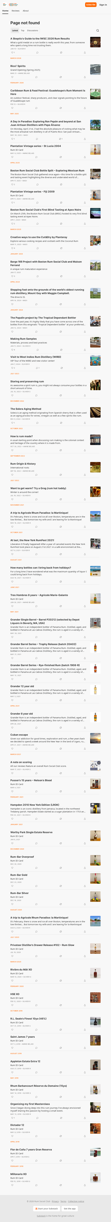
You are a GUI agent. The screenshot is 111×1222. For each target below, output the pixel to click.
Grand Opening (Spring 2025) (25, 69)
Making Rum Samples (23, 338)
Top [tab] (22, 30)
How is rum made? (21, 436)
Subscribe (90, 4)
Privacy (55, 1201)
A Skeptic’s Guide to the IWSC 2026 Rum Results (40, 38)
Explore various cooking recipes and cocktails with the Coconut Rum (44, 240)
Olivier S (26, 392)
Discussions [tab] (32, 30)
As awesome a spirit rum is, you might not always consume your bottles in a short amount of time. (48, 387)
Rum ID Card (16, 149)
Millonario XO (18, 1174)
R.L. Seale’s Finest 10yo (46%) (28, 1018)
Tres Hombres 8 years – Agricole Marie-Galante (39, 595)
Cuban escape (19, 734)
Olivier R (22, 49)
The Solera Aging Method (25, 408)
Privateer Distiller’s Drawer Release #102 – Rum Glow (42, 945)
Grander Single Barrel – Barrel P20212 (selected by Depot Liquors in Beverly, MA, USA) (44, 621)
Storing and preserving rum (27, 381)
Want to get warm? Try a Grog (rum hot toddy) (38, 488)
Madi (26, 135)
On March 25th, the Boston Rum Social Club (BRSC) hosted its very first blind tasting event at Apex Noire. (48, 215)
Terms (63, 1201)
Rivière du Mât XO (21, 969)
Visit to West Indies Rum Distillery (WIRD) (35, 356)
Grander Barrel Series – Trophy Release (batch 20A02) (43, 644)
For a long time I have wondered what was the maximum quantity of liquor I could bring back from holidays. (48, 573)
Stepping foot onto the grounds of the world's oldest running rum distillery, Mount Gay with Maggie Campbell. (47, 291)
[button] (5, 11)
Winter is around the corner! (24, 492)
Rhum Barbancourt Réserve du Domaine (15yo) (38, 1085)
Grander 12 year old (22, 686)
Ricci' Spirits (18, 66)
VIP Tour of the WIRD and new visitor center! (32, 360)
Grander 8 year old (21, 713)
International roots (19, 467)
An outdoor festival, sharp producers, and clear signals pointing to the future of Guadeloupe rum (48, 99)
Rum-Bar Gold (18, 874)
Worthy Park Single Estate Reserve (31, 832)
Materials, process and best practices (28, 342)
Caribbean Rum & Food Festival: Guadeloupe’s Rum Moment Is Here (47, 92)
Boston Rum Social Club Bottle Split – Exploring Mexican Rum (47, 170)
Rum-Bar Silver (19, 893)
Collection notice (76, 1201)
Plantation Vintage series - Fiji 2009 (32, 191)
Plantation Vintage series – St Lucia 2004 (35, 146)
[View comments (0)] (37, 52)
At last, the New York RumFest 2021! (32, 540)
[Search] (98, 30)
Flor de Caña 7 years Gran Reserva (31, 1149)
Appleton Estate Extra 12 (25, 1061)
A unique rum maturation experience (28, 269)
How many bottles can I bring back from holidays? (40, 567)
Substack (41, 1215)
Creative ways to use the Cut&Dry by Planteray (38, 237)
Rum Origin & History (23, 463)
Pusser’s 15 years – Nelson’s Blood (31, 780)
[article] (55, 45)
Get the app (70, 1208)
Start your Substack (48, 1208)
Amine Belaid (24, 73)
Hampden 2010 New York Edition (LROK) (34, 804)
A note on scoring (21, 762)
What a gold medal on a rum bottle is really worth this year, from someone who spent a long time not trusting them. (47, 44)
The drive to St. (17, 297)
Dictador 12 (17, 1125)
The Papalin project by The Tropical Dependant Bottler (43, 317)
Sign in (103, 4)
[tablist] (25, 30)
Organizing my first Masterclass (30, 1104)
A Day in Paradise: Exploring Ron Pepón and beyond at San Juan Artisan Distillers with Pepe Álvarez (45, 123)
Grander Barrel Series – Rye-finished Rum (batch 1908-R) (45, 665)
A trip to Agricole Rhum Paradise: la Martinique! (39, 512)
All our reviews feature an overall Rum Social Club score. (38, 765)
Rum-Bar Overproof (22, 856)
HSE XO (14, 994)
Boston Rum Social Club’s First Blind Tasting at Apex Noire (45, 209)
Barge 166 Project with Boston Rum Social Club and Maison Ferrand (46, 263)
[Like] (12, 77)
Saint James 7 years (22, 1036)
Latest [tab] (15, 30)
